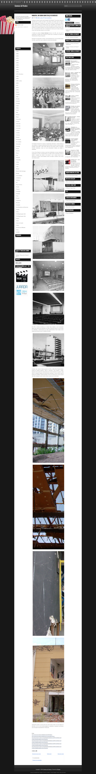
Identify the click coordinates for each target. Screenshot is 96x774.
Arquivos (77, 22)
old (16, 182)
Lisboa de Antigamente (70, 200)
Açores (17, 92)
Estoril (17, 148)
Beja (17, 112)
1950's (17, 67)
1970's (17, 71)
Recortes (18, 202)
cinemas (18, 130)
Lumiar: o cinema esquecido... (75, 96)
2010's (17, 87)
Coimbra (18, 132)
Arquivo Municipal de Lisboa (72, 175)
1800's (17, 53)
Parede (17, 186)
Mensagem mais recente (36, 753)
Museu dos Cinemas (70, 206)
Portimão (18, 193)
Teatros (17, 218)
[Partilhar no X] (35, 751)
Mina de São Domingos (21, 171)
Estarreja (18, 146)
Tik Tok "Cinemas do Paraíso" (72, 37)
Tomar (17, 220)
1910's (17, 58)
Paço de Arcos (19, 184)
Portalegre (18, 191)
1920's (17, 60)
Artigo (17, 107)
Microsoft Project (63, 772)
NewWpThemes (36, 772)
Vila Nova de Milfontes (20, 227)
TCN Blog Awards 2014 (21, 216)
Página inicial (18, 2)
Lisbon (17, 164)
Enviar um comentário (37, 760)
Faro (17, 155)
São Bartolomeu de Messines (22, 207)
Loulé (17, 166)
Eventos (18, 150)
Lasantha (48, 772)
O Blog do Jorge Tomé (70, 188)
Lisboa (17, 162)
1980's (17, 76)
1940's (17, 65)
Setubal (17, 209)
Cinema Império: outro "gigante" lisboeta (74, 139)
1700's (17, 51)
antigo (17, 105)
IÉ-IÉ (67, 194)
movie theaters (19, 175)
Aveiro (17, 110)
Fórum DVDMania (69, 213)
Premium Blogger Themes (54, 772)
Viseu (17, 229)
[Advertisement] (25, 37)
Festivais (18, 157)
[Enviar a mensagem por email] (32, 751)
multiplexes (18, 177)
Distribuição (18, 139)
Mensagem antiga (61, 753)
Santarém (18, 205)
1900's (17, 56)
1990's (17, 78)
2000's (17, 83)
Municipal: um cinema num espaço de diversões (45, 15)
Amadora (18, 103)
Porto (17, 195)
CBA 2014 (18, 123)
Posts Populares (69, 22)
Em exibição (18, 141)
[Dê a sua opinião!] (34, 751)
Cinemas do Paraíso (21, 6)
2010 (17, 85)
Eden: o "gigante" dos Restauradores (76, 73)
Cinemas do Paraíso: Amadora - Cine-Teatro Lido (75, 85)
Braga (17, 116)
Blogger (58, 769)
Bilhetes (17, 114)
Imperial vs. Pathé (75, 150)
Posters (17, 198)
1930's (17, 62)
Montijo (17, 173)
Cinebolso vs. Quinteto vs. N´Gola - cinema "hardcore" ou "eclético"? (76, 129)
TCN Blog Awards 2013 (21, 214)
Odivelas (18, 180)
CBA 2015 (18, 126)
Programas (18, 200)
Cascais (17, 121)
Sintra (17, 211)
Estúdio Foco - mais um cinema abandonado (75, 160)
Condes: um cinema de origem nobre (75, 107)
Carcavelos (18, 119)
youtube (17, 232)
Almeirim (18, 101)
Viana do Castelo (19, 223)
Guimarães (18, 159)
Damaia (17, 137)
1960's (17, 69)
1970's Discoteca (19, 74)
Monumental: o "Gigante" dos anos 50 (75, 62)
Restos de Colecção (70, 181)
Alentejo (17, 94)
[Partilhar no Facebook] (36, 751)
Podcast (18, 189)
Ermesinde (18, 144)
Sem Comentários (48, 17)
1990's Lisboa (19, 80)
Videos (17, 225)
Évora (17, 153)
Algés (17, 96)
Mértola (17, 168)
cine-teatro (18, 128)
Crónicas (18, 135)
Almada (17, 98)
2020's (17, 89)
